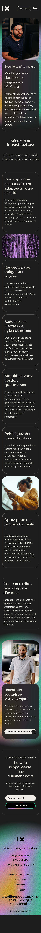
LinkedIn (8, 848)
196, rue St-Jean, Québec (19, 865)
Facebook (32, 848)
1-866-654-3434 (20, 860)
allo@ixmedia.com (21, 855)
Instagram (20, 848)
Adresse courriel (16, 798)
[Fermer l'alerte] (38, 910)
